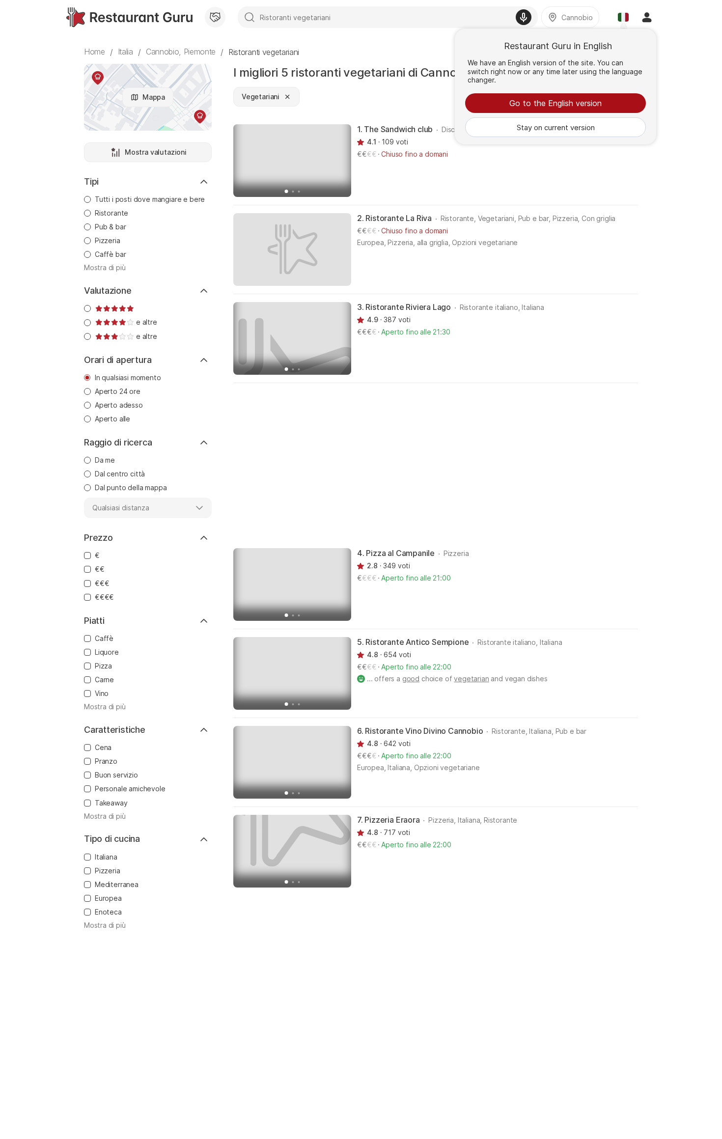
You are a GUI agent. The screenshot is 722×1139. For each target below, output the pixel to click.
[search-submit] (249, 17)
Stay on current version (556, 127)
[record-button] (523, 17)
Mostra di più (105, 267)
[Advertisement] (435, 464)
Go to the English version (555, 103)
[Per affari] (215, 17)
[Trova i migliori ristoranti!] (129, 17)
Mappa (153, 97)
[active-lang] (623, 17)
